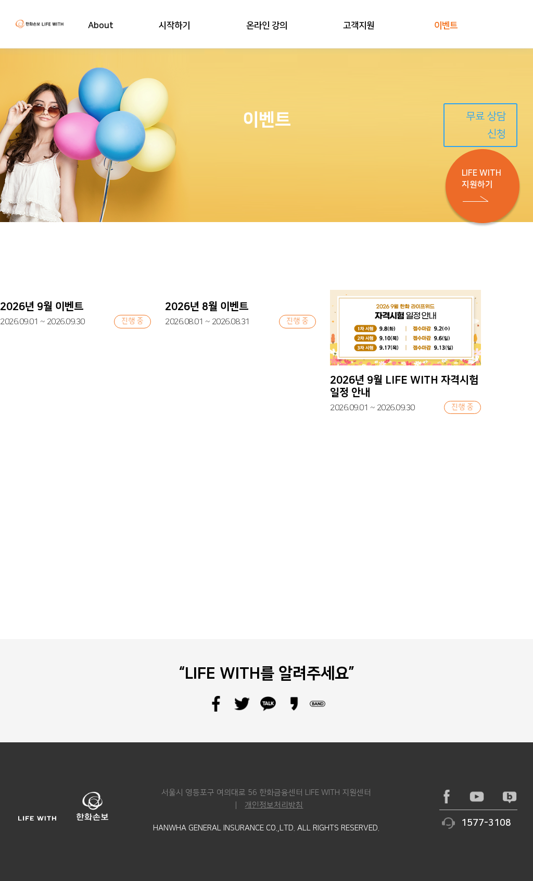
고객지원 (358, 25)
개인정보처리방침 (274, 805)
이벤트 (446, 25)
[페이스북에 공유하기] (216, 709)
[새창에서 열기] (446, 796)
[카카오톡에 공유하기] (268, 709)
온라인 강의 (266, 25)
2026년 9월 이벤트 (41, 306)
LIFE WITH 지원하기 (481, 178)
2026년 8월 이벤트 (206, 306)
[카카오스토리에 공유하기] (294, 709)
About (100, 25)
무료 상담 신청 (486, 125)
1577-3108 (486, 823)
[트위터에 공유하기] (242, 709)
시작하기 (174, 25)
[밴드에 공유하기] (317, 709)
